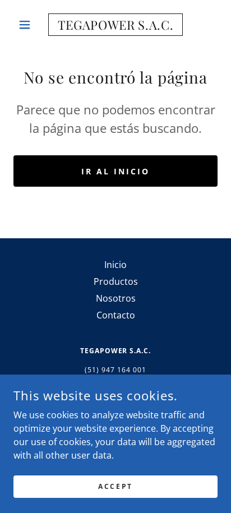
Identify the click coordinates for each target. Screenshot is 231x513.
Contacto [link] (115, 315)
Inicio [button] (115, 264)
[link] (115, 24)
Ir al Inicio (115, 171)
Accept (115, 486)
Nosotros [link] (116, 298)
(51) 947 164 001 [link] (115, 370)
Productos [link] (116, 281)
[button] (28, 24)
